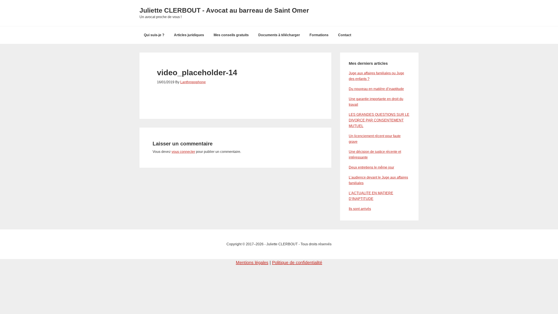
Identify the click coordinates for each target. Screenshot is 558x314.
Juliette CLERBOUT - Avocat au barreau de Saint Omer (224, 10)
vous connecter (183, 152)
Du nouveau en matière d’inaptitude (376, 89)
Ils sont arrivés (360, 209)
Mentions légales (252, 262)
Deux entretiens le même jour (371, 167)
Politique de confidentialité (297, 262)
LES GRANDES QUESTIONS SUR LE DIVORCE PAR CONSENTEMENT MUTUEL (379, 120)
